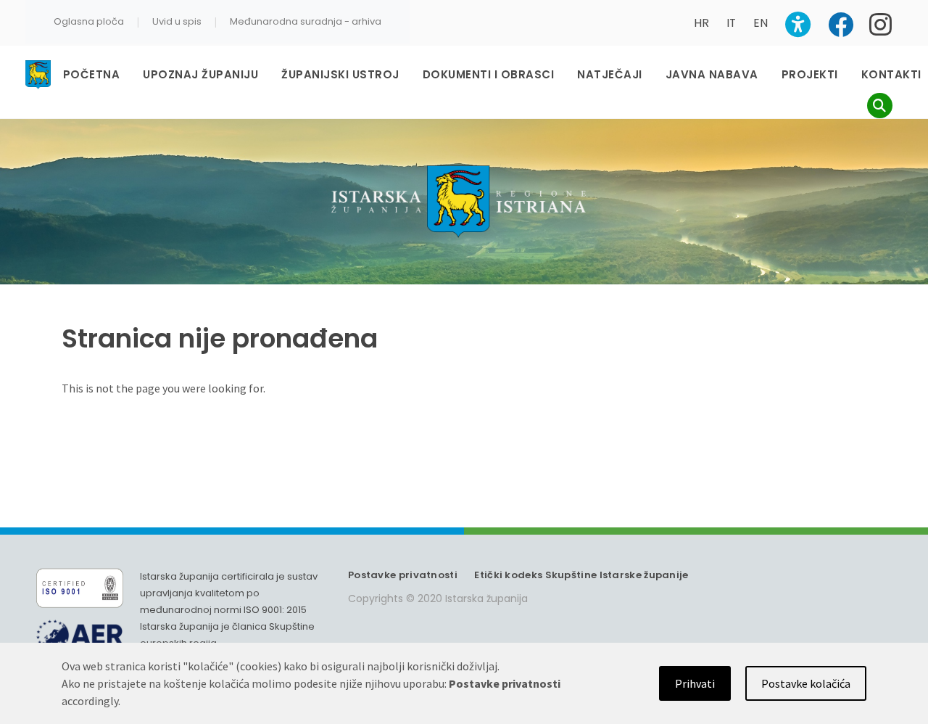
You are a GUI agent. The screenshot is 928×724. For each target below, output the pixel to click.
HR (701, 22)
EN (760, 22)
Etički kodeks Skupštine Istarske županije (581, 575)
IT (731, 22)
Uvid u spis (177, 21)
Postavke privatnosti (402, 575)
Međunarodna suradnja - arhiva (305, 21)
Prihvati (695, 683)
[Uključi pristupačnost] (797, 24)
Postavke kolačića (805, 683)
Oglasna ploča (89, 21)
